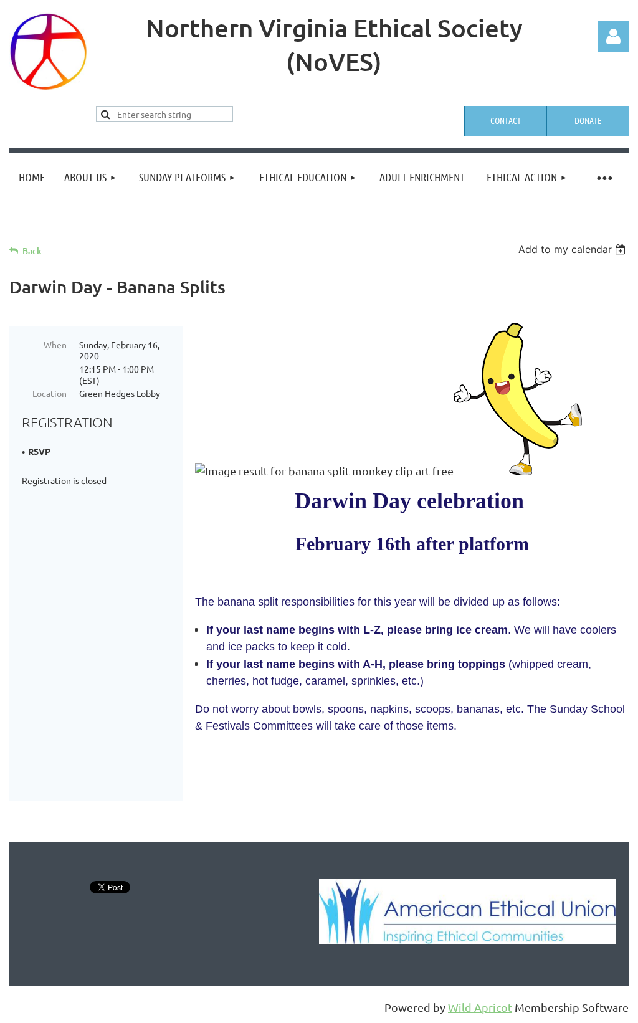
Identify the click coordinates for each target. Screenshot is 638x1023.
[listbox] (573, 249)
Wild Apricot (480, 1007)
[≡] (604, 177)
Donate (587, 120)
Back (32, 251)
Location (49, 393)
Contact (505, 120)
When (55, 344)
